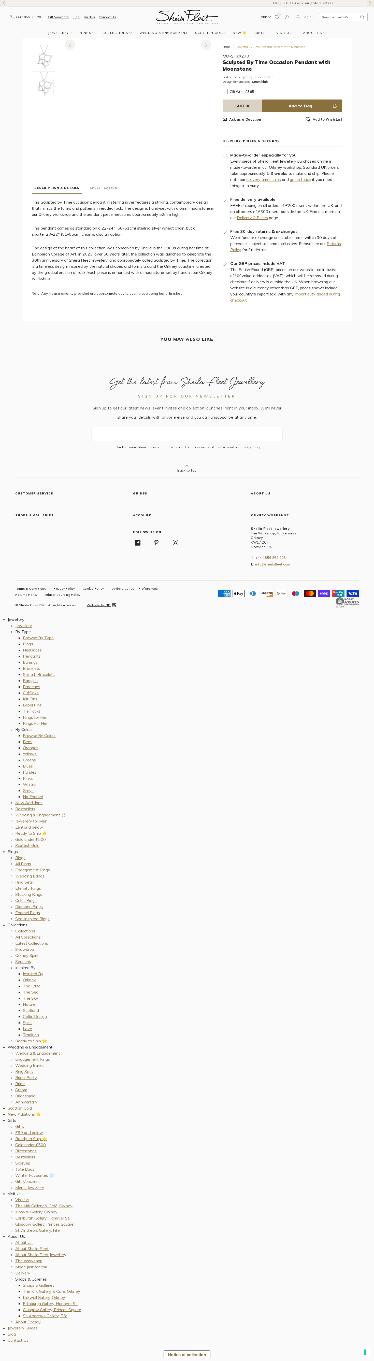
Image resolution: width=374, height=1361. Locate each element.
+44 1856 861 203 (270, 558)
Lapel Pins (32, 704)
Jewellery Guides (23, 1327)
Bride (20, 1083)
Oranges (30, 747)
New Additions (28, 802)
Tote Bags (24, 1169)
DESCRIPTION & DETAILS (57, 188)
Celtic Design (35, 1016)
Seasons (23, 961)
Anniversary (26, 1101)
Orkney (29, 979)
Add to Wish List (327, 119)
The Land (31, 985)
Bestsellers (25, 808)
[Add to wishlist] (277, 17)
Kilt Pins (30, 698)
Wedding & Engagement (163, 33)
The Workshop (28, 1260)
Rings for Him (35, 717)
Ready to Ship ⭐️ (31, 833)
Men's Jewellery (29, 1187)
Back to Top (186, 470)
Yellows (30, 753)
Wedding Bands (30, 875)
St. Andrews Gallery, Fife (37, 1230)
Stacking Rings (28, 894)
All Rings (23, 863)
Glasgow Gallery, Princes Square (44, 1224)
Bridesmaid (25, 1095)
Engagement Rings (32, 869)
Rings (85, 33)
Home (226, 47)
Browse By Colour (39, 735)
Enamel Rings (27, 912)
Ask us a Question (245, 119)
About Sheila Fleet (32, 1248)
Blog (76, 17)
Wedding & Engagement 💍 (40, 814)
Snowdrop (24, 949)
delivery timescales (263, 179)
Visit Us (284, 33)
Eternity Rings (28, 888)
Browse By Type (38, 637)
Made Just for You (31, 1266)
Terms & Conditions (30, 588)
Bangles (30, 680)
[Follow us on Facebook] (137, 542)
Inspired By (33, 973)
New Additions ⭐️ (24, 1114)
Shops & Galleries (38, 1285)
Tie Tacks (32, 711)
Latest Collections (31, 943)
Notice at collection (187, 1354)
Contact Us (107, 17)
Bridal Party (26, 1077)
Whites (29, 784)
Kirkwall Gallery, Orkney (36, 1211)
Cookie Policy (93, 588)
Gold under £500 (30, 839)
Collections (115, 33)
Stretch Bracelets (39, 674)
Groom (21, 1089)
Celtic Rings (26, 900)
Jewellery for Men (31, 821)
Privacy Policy (250, 447)
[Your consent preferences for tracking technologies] (365, 1352)
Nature (29, 1004)
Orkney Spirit (27, 955)
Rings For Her (35, 723)
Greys (28, 790)
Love (27, 1028)
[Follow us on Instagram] (175, 542)
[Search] (362, 17)
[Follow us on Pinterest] (156, 542)
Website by (98, 605)
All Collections (28, 937)
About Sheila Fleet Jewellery (40, 1254)
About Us (312, 33)
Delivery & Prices (252, 217)
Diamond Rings (29, 906)
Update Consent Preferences (134, 588)
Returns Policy (26, 595)
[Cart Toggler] (287, 17)
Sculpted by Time (249, 77)
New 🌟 (240, 33)
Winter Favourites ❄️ (34, 1175)
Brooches (31, 686)
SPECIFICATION (104, 188)
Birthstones (26, 1150)
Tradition (31, 1034)
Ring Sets (24, 882)
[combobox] (343, 17)
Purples (29, 772)
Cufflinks (31, 692)
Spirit (27, 1022)
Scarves (22, 1163)
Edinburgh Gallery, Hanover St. (42, 1218)
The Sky (30, 998)
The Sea (30, 992)
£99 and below (29, 827)
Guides (89, 17)
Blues (28, 766)
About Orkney (28, 1321)
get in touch (300, 179)
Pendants (32, 656)
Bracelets (31, 668)
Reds (27, 741)
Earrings (30, 662)
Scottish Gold (210, 33)
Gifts (259, 33)
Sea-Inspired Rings (32, 918)
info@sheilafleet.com (272, 564)
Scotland (31, 1010)
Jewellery (58, 33)
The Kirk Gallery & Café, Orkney (44, 1205)
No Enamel (33, 796)
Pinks (28, 778)
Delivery (22, 1272)
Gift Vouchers (58, 17)
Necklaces (32, 650)
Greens (29, 759)
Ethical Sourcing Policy (62, 595)
